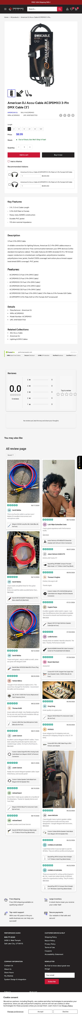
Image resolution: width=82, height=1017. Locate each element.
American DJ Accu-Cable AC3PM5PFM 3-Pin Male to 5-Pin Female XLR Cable (46, 182)
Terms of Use (50, 947)
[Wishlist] (71, 9)
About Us (7, 969)
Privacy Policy (67, 1006)
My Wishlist (8, 976)
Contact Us (8, 966)
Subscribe (52, 982)
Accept (40, 1012)
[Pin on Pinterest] (64, 115)
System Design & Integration (15, 979)
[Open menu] (5, 9)
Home (6, 17)
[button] (75, 9)
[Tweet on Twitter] (68, 115)
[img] (15, 395)
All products (15, 17)
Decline (65, 1012)
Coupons (48, 951)
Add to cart (24, 155)
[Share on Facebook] (60, 115)
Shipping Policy (51, 937)
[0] (76, 9)
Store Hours (9, 972)
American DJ (13, 112)
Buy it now (58, 155)
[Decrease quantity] (18, 147)
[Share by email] (72, 115)
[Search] (59, 9)
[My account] (67, 9)
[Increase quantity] (30, 147)
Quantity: (11, 148)
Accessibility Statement (54, 954)
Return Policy (50, 941)
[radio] (9, 129)
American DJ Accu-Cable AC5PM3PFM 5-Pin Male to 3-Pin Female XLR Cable (46, 172)
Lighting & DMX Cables (18, 339)
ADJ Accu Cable (16, 333)
